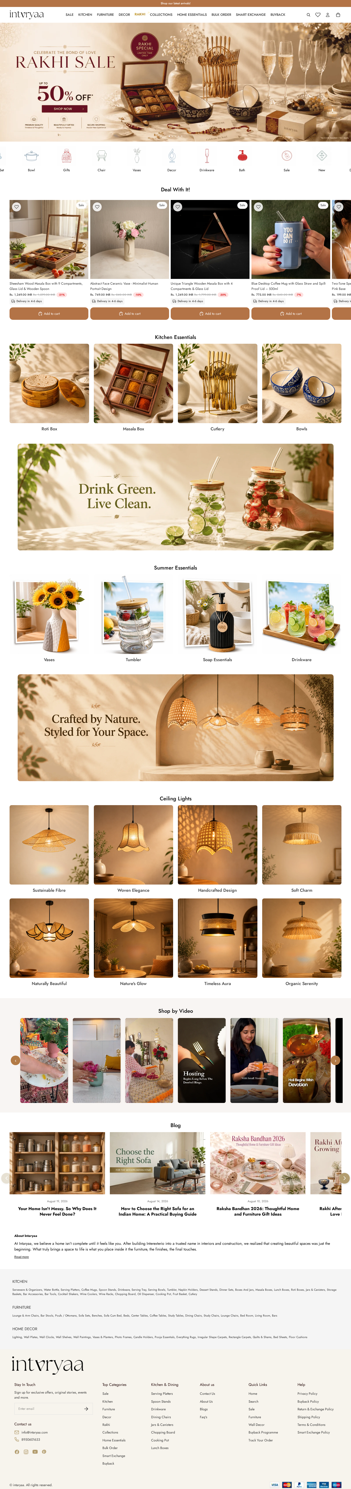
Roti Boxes (297, 1290)
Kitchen (107, 1401)
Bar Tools (50, 1294)
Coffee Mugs (89, 1290)
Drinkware (124, 1290)
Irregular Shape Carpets (212, 1337)
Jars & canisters (162, 1424)
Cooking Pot (163, 1294)
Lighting (17, 1337)
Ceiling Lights (175, 798)
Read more (21, 1257)
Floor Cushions (298, 1337)
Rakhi (106, 1424)
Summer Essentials (175, 568)
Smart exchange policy (314, 1432)
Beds (126, 1315)
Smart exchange (113, 1455)
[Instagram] (26, 1452)
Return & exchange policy (316, 1409)
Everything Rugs (186, 1337)
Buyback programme (263, 1432)
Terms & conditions (311, 1424)
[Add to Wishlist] (16, 206)
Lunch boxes (160, 1447)
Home (253, 1393)
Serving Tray (139, 1290)
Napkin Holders (188, 1290)
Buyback (108, 1463)
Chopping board (163, 1432)
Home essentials (114, 1440)
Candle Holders (143, 1337)
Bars (274, 1315)
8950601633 (30, 1439)
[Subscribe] (86, 1409)
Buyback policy (308, 1401)
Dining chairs (161, 1417)
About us (206, 1401)
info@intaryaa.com (34, 1432)
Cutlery (193, 1294)
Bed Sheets (280, 1337)
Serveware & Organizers (27, 1290)
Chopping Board (125, 1294)
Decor (106, 1417)
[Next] (344, 1178)
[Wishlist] (317, 15)
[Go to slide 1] (169, 136)
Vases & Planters (103, 1337)
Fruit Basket (180, 1294)
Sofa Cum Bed (113, 1315)
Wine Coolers (88, 1294)
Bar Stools (47, 1315)
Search (253, 1401)
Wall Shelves (63, 1337)
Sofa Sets (84, 1315)
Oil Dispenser (146, 1294)
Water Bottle (51, 1290)
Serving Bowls (156, 1290)
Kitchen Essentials (175, 337)
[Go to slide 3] (175, 136)
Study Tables (175, 1315)
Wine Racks (106, 1294)
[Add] (81, 271)
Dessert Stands (209, 1290)
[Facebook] (17, 1452)
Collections (110, 1432)
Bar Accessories (33, 1294)
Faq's (203, 1417)
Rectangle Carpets (240, 1337)
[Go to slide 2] (172, 136)
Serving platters (162, 1393)
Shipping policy (309, 1417)
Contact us (207, 1393)
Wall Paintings (82, 1337)
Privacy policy (307, 1393)
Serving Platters (70, 1290)
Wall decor (257, 1424)
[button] (44, 1060)
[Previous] (6, 1178)
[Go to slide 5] (181, 136)
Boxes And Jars (244, 1290)
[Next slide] (336, 260)
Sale (105, 1393)
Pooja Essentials (165, 1337)
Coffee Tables (158, 1315)
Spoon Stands (107, 1290)
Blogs (204, 1409)
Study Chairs (211, 1315)
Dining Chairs (193, 1315)
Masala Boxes (263, 1290)
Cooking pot (160, 1440)
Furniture (108, 1409)
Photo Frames (123, 1337)
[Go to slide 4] (178, 136)
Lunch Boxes (281, 1290)
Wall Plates (30, 1337)
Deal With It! (175, 189)
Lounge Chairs (229, 1315)
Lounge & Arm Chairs (25, 1315)
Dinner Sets (226, 1290)
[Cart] (338, 15)
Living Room (262, 1315)
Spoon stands (161, 1401)
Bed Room (246, 1315)
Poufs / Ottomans (66, 1315)
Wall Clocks (46, 1337)
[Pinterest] (44, 1452)
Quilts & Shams (262, 1337)
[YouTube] (35, 1452)
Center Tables (139, 1315)
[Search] (308, 15)
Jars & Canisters (315, 1290)
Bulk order (110, 1447)
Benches (97, 1315)
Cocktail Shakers (68, 1294)
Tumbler (171, 1290)
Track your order (261, 1440)
